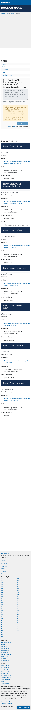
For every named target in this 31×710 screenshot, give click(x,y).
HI (2, 605)
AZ (2, 585)
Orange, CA (4, 652)
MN (2, 629)
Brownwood (5, 69)
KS (2, 615)
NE (2, 637)
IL (1, 609)
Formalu (5, 2)
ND (18, 591)
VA (17, 623)
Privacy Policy (13, 701)
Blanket (4, 67)
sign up (15, 126)
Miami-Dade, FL (6, 654)
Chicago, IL (4, 669)
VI (17, 617)
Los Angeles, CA (6, 642)
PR (18, 603)
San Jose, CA (5, 683)
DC (2, 597)
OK (18, 597)
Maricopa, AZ (5, 648)
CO (2, 591)
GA (2, 601)
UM (18, 615)
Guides (3, 571)
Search (3, 561)
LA (2, 619)
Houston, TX (5, 671)
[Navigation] (27, 2)
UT (18, 619)
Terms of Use (4, 701)
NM (18, 585)
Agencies (4, 566)
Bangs (4, 64)
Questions (4, 574)
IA (2, 613)
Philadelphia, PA (6, 675)
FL (2, 599)
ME (2, 621)
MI (2, 627)
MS (2, 631)
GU (2, 603)
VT (18, 621)
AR (2, 587)
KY (2, 617)
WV (18, 627)
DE (2, 595)
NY (18, 587)
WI (17, 629)
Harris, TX (4, 646)
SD (18, 609)
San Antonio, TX (6, 677)
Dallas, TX (4, 656)
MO (2, 633)
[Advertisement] (15, 32)
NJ (17, 583)
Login (9, 126)
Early (3, 72)
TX (18, 613)
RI (17, 605)
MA (2, 625)
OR (18, 599)
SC (17, 607)
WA (18, 625)
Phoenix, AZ (5, 673)
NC (18, 589)
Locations (4, 563)
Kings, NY (4, 658)
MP (18, 593)
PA (17, 601)
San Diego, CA (5, 650)
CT (2, 593)
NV (18, 579)
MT (2, 635)
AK (2, 581)
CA (2, 589)
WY (18, 631)
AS (2, 583)
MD (2, 623)
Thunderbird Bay (7, 75)
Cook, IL (3, 644)
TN (18, 611)
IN (2, 611)
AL (2, 579)
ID (2, 607)
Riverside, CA (5, 660)
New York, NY (5, 665)
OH (18, 595)
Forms (3, 568)
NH (18, 581)
